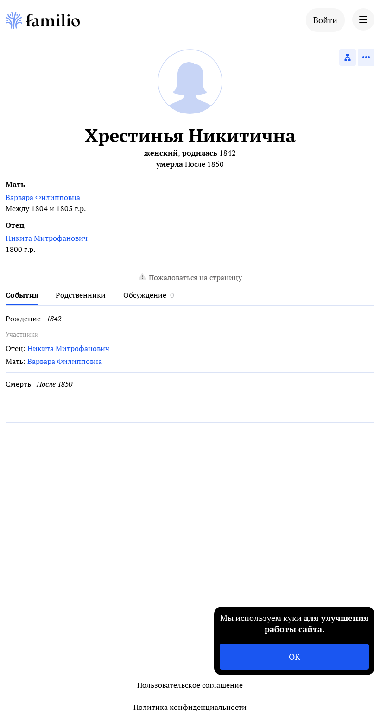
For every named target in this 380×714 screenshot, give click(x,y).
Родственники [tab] (81, 295)
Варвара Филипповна (43, 197)
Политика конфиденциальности (190, 707)
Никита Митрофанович (47, 238)
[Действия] (366, 57)
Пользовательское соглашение (190, 685)
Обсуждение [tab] (144, 295)
